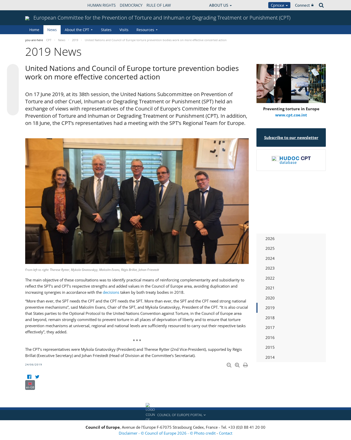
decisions (111, 292)
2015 (270, 347)
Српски (278, 5)
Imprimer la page (246, 364)
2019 (270, 307)
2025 (270, 248)
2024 (270, 258)
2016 (270, 337)
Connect (302, 5)
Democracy (131, 5)
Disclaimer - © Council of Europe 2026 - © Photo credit (168, 433)
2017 (270, 327)
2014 (270, 357)
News (52, 29)
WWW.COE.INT (38, 5)
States (106, 29)
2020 (270, 297)
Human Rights (101, 5)
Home (34, 29)
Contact (225, 433)
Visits (123, 29)
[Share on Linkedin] (13, 100)
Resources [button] (145, 29)
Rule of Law (158, 5)
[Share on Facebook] (13, 90)
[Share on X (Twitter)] (13, 80)
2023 (270, 268)
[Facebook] (29, 377)
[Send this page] (13, 109)
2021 (270, 287)
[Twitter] (37, 377)
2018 (270, 317)
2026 (270, 238)
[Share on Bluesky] (13, 70)
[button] (175, 415)
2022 (270, 278)
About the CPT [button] (77, 29)
